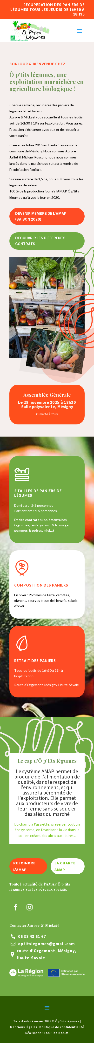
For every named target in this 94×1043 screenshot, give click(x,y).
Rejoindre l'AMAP (24, 866)
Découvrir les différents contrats (40, 241)
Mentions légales (23, 1027)
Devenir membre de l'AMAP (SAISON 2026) (41, 216)
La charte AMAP (65, 866)
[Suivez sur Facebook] (15, 908)
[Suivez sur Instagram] (29, 908)
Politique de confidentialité (61, 1027)
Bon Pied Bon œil (56, 1033)
